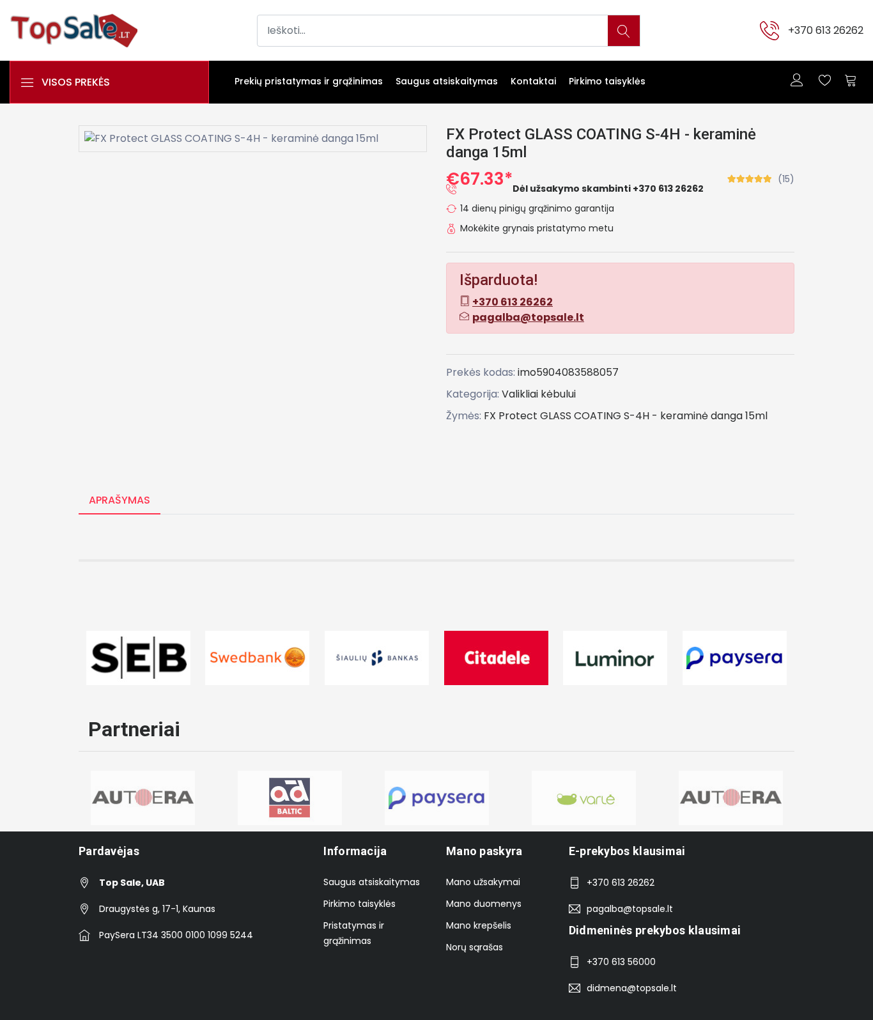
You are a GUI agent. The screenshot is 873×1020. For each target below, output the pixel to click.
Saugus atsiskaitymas (447, 81)
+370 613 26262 (825, 30)
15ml (756, 415)
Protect (517, 415)
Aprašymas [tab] (119, 500)
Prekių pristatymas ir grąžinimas (309, 81)
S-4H (636, 415)
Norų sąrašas (474, 947)
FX (490, 415)
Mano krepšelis (478, 925)
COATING (597, 415)
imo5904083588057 (568, 372)
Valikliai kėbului (539, 394)
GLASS (555, 415)
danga (727, 415)
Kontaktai (533, 81)
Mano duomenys (483, 903)
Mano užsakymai (483, 882)
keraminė (684, 415)
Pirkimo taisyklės (607, 81)
